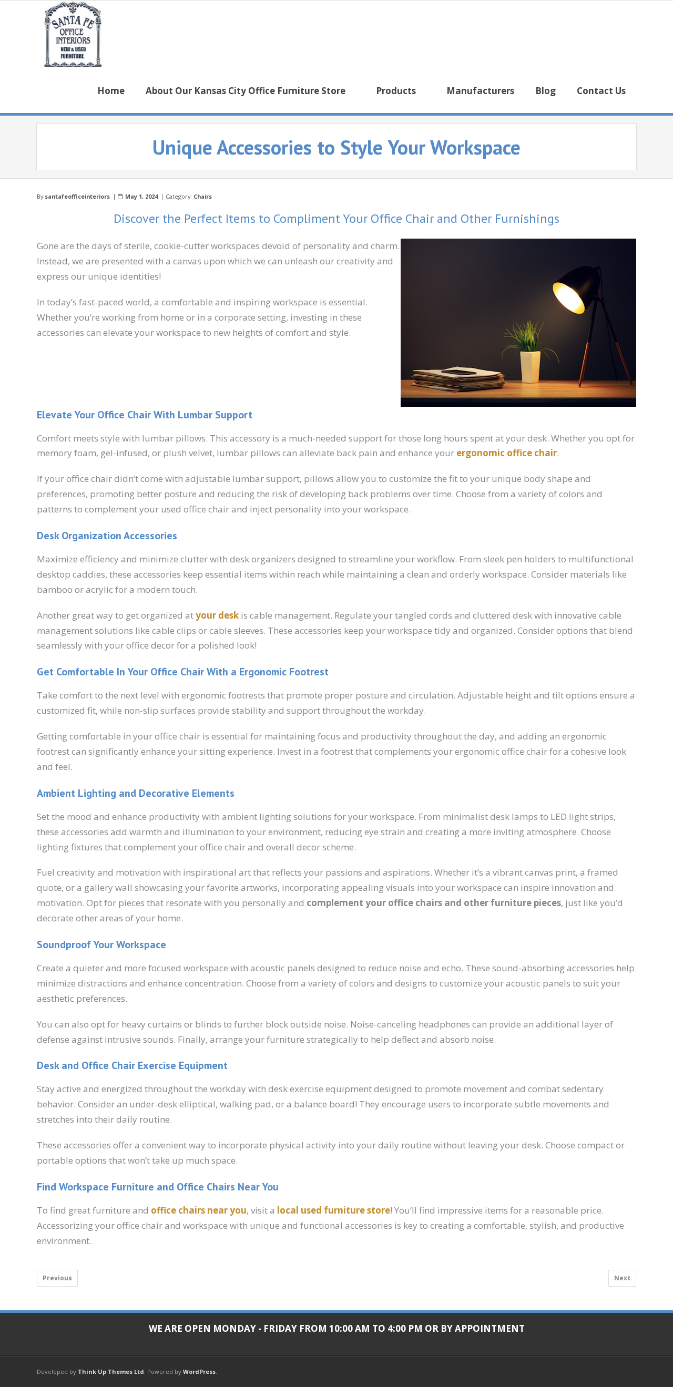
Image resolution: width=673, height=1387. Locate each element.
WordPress (199, 1371)
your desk (217, 615)
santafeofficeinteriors (77, 196)
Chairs (202, 196)
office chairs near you (199, 1210)
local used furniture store (333, 1210)
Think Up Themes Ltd (111, 1371)
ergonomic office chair (506, 453)
